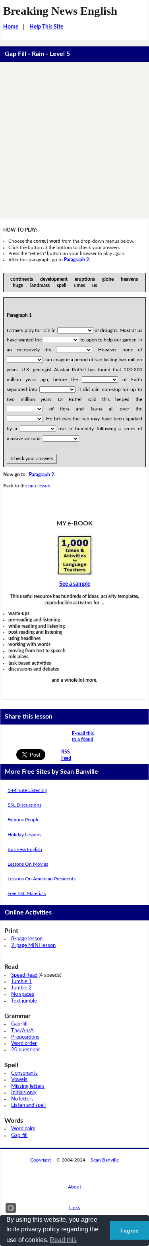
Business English (25, 849)
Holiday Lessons (24, 834)
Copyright (40, 1160)
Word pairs (23, 1128)
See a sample (74, 584)
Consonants (24, 1073)
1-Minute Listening (27, 790)
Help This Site (46, 27)
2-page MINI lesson (33, 945)
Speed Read (24, 975)
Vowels (19, 1079)
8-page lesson (27, 938)
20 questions (26, 1049)
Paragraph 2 (76, 259)
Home (10, 27)
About (74, 1187)
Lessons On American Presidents (41, 878)
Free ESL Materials (27, 893)
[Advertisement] (74, 140)
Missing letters (28, 1086)
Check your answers (32, 458)
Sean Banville (105, 1160)
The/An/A (22, 1030)
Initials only (24, 1092)
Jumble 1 (21, 981)
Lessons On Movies (28, 864)
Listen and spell (28, 1105)
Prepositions (25, 1037)
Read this (63, 1239)
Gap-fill (19, 1024)
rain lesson (39, 485)
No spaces (22, 994)
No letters (22, 1099)
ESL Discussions (24, 805)
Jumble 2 (21, 988)
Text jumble (24, 1001)
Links (74, 1207)
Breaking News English (60, 10)
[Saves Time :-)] (74, 554)
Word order (24, 1043)
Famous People (23, 819)
